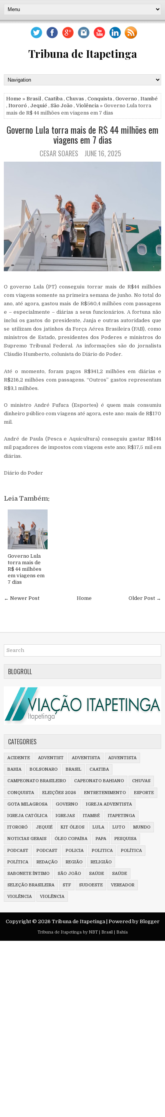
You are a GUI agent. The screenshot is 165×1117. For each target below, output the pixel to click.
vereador (122, 885)
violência (19, 896)
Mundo (141, 827)
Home (13, 99)
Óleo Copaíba (70, 838)
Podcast (47, 850)
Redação (47, 862)
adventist (51, 757)
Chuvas (75, 99)
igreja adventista (109, 804)
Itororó (17, 105)
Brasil (33, 99)
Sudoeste (91, 885)
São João (62, 105)
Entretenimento (105, 792)
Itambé (149, 99)
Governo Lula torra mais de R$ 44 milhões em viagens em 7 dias (82, 134)
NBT (93, 932)
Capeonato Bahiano (99, 780)
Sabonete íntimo (28, 873)
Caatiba (54, 99)
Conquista (99, 99)
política (131, 850)
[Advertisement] (82, 1029)
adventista (86, 757)
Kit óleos (72, 827)
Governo (126, 99)
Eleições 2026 (59, 792)
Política (17, 862)
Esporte (144, 792)
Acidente (18, 757)
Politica (102, 850)
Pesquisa (125, 838)
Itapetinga (121, 815)
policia (75, 850)
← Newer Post (22, 598)
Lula (98, 827)
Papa (101, 838)
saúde (96, 873)
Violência (87, 105)
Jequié (38, 105)
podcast (17, 850)
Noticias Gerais (26, 838)
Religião (101, 862)
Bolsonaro (44, 769)
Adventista (122, 757)
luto (118, 827)
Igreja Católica (27, 815)
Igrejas (65, 815)
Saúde (119, 873)
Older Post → (145, 598)
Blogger (150, 921)
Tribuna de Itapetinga (82, 53)
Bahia (14, 769)
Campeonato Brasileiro (36, 780)
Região (74, 862)
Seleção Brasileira (30, 885)
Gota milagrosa (27, 804)
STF (67, 885)
